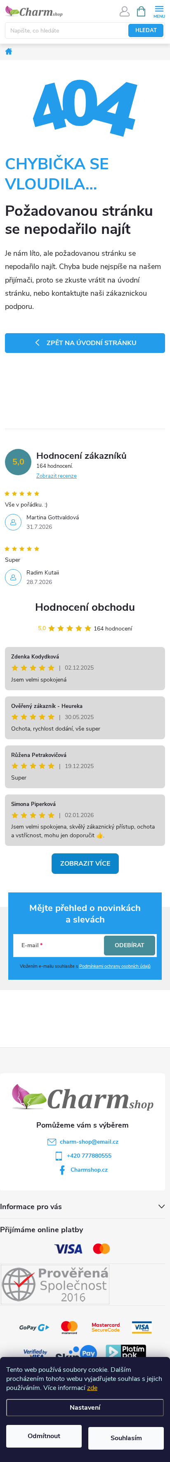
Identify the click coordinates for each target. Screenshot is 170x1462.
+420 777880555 (89, 1156)
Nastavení (85, 1407)
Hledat (146, 30)
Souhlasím (126, 1438)
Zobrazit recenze (56, 476)
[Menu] (159, 11)
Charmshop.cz (89, 1170)
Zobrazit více (85, 863)
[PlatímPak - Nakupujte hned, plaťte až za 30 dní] (125, 1354)
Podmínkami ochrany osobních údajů (115, 966)
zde (92, 1387)
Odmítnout (44, 1436)
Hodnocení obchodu (85, 607)
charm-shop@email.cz (89, 1142)
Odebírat (129, 945)
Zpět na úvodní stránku (92, 343)
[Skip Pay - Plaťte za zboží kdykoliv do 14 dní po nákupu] (76, 1354)
